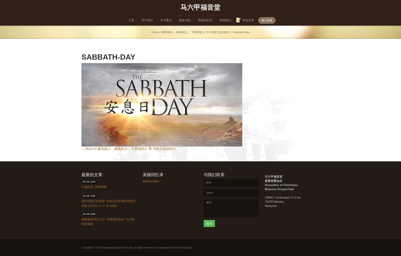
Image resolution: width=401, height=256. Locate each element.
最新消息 (185, 20)
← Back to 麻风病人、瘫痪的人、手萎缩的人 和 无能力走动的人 (128, 149)
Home (155, 32)
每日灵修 (266, 20)
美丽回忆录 (205, 20)
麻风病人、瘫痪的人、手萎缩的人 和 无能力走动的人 (196, 32)
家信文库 (248, 20)
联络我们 (225, 20)
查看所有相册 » (151, 181)
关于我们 (147, 20)
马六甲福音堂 (200, 7)
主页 (131, 20)
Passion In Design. (182, 247)
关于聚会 (166, 20)
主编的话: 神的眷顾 (94, 186)
